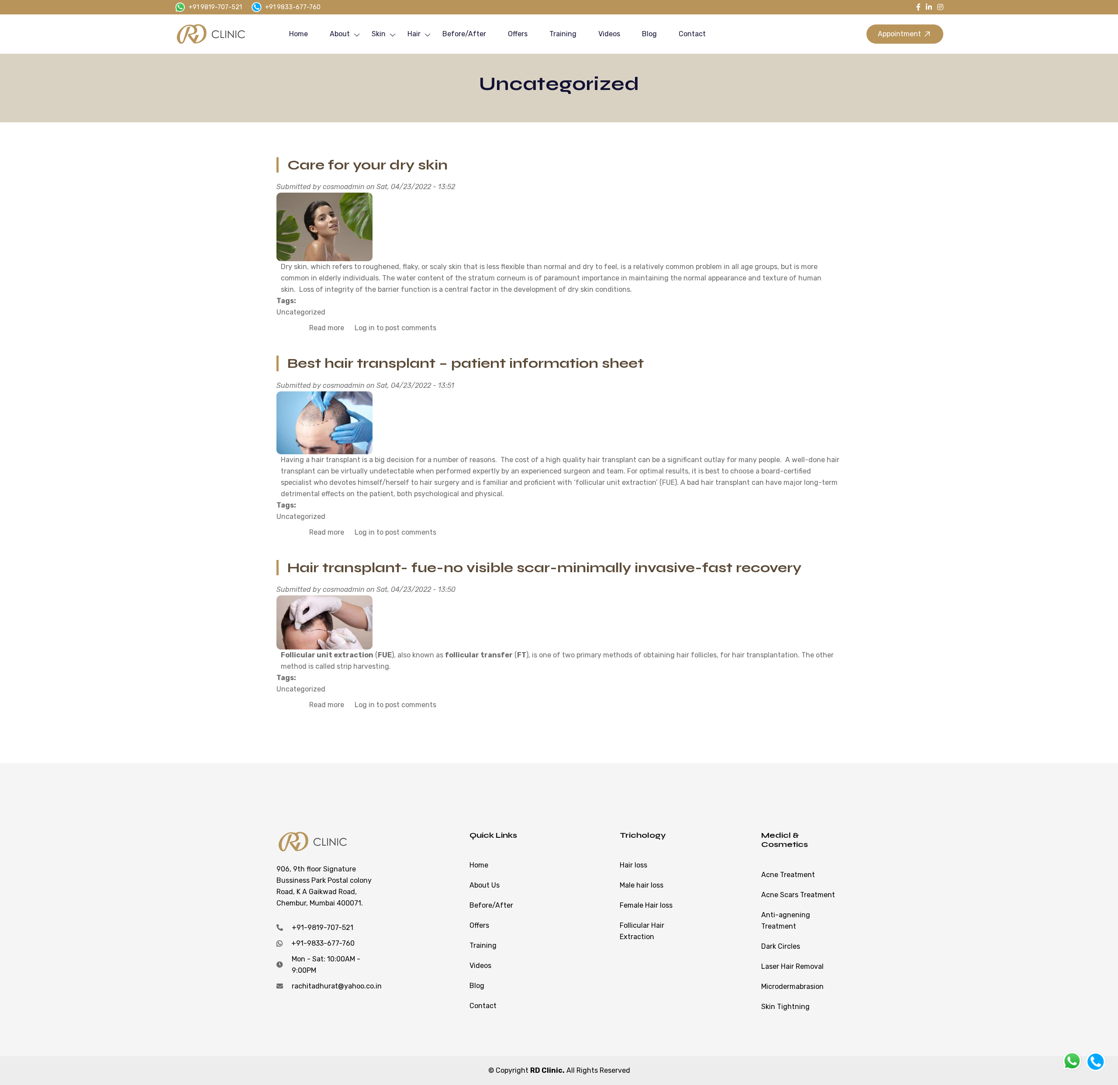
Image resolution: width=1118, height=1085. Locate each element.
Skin (379, 34)
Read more (326, 328)
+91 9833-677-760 (293, 7)
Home (298, 34)
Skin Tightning (785, 1006)
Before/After (464, 34)
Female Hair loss (646, 905)
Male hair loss (641, 885)
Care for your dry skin (367, 164)
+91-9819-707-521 (322, 927)
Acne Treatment (788, 875)
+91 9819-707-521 (215, 7)
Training (562, 34)
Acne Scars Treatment (798, 895)
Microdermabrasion (792, 986)
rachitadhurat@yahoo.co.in (337, 986)
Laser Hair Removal (792, 966)
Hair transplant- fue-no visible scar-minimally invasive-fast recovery (544, 567)
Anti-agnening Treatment (785, 920)
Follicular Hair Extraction (642, 931)
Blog (649, 34)
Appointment (899, 34)
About (340, 34)
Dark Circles (780, 946)
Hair (414, 34)
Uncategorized (300, 312)
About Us (484, 885)
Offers (518, 34)
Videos (609, 34)
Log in (365, 328)
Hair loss (633, 865)
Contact (692, 34)
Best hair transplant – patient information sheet (465, 363)
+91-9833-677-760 (323, 943)
